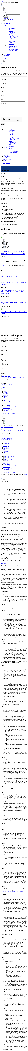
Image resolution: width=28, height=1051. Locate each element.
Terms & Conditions (8, 427)
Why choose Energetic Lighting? (10, 406)
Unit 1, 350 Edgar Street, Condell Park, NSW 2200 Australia (6, 386)
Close (2, 480)
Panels (10, 38)
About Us (5, 53)
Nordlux (5, 147)
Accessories (12, 28)
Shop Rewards (6, 163)
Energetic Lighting (7, 129)
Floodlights (11, 35)
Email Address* (4, 350)
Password (5, 15)
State (2, 91)
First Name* (3, 79)
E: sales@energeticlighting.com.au (8, 377)
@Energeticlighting (9, 456)
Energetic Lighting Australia (11, 457)
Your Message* (4, 103)
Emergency (11, 33)
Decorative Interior (13, 47)
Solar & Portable (13, 50)
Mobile (2, 95)
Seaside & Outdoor (13, 51)
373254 (2, 265)
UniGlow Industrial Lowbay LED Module (13, 254)
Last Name (3, 83)
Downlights (12, 32)
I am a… (3, 354)
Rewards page (6, 514)
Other (10, 42)
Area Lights (12, 29)
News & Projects (7, 57)
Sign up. (11, 19)
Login (5, 16)
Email (4, 13)
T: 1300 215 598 (20, 377)
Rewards (5, 161)
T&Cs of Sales (6, 408)
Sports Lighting (12, 40)
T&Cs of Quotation (7, 409)
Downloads (6, 55)
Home (2, 172)
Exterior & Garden (13, 49)
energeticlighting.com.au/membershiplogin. (13, 891)
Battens (11, 31)
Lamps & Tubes (12, 37)
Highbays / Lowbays (14, 36)
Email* (2, 99)
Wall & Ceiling (12, 41)
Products (5, 25)
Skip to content (4, 1)
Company (3, 87)
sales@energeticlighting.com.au (8, 331)
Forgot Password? (7, 18)
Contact (5, 58)
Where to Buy (6, 54)
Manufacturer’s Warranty (9, 413)
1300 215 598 (16, 327)
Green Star (11, 44)
